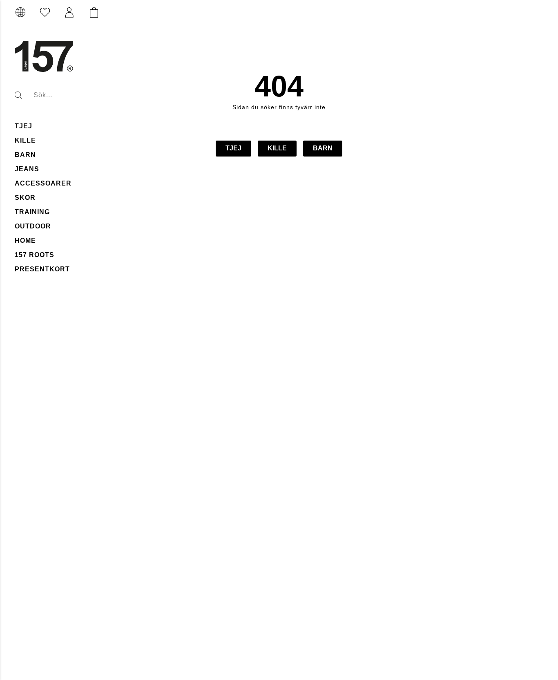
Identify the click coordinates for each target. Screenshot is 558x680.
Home (25, 240)
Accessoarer (43, 183)
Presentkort (42, 269)
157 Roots (34, 254)
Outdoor (33, 226)
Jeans (27, 169)
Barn (25, 154)
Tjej (23, 126)
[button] (69, 12)
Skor (25, 197)
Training (32, 211)
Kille (25, 140)
